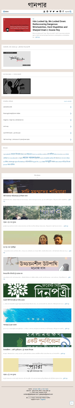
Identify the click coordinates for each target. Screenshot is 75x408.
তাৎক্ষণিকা (42, 158)
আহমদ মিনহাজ (15, 154)
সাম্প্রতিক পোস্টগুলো (8, 101)
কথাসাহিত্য (40, 154)
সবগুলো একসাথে (67, 101)
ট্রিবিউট (37, 158)
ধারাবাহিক (47, 158)
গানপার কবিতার (12, 158)
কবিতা (52, 154)
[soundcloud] (57, 11)
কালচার (67, 154)
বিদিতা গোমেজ (8, 162)
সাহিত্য (64, 161)
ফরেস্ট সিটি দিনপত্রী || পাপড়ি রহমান (14, 300)
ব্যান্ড (13, 162)
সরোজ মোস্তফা (58, 162)
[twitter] (54, 11)
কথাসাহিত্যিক (44, 154)
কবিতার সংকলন (62, 154)
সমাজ (53, 161)
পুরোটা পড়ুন (37, 37)
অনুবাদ (4, 154)
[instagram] (60, 11)
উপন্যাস (33, 154)
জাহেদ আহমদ (28, 157)
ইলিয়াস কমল (23, 154)
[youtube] (44, 11)
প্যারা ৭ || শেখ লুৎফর (9, 222)
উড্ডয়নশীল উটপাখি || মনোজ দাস (12, 273)
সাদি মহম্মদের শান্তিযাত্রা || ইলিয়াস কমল (15, 196)
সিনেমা (68, 161)
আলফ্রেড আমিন (36, 389)
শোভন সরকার (45, 389)
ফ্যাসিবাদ (52, 158)
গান (8, 158)
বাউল (4, 161)
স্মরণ (9, 164)
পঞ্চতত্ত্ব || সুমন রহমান (10, 325)
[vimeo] (50, 11)
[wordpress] (47, 11)
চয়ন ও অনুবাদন (19, 158)
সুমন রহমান (5, 164)
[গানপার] (37, 7)
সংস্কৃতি (48, 161)
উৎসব (36, 154)
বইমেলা (57, 158)
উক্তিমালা (29, 154)
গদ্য (33, 18)
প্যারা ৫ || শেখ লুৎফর (9, 374)
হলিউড (13, 164)
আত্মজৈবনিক (8, 154)
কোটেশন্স (5, 158)
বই (54, 158)
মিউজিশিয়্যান (22, 161)
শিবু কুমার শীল (35, 161)
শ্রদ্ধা (43, 162)
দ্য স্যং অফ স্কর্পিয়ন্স (9, 247)
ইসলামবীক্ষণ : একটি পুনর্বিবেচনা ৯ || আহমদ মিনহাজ (18, 350)
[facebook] (63, 11)
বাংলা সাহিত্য (67, 158)
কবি (48, 154)
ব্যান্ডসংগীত (17, 162)
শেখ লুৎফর (40, 161)
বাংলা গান (61, 158)
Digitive (43, 399)
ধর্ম (44, 158)
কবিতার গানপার (57, 154)
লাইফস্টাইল (28, 161)
